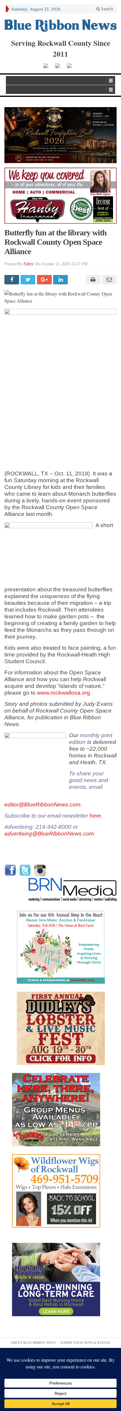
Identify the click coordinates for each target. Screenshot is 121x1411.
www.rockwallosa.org (63, 693)
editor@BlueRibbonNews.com (42, 804)
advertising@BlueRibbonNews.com (49, 834)
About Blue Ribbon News (33, 1342)
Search (106, 9)
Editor (28, 264)
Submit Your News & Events (85, 1342)
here (95, 816)
